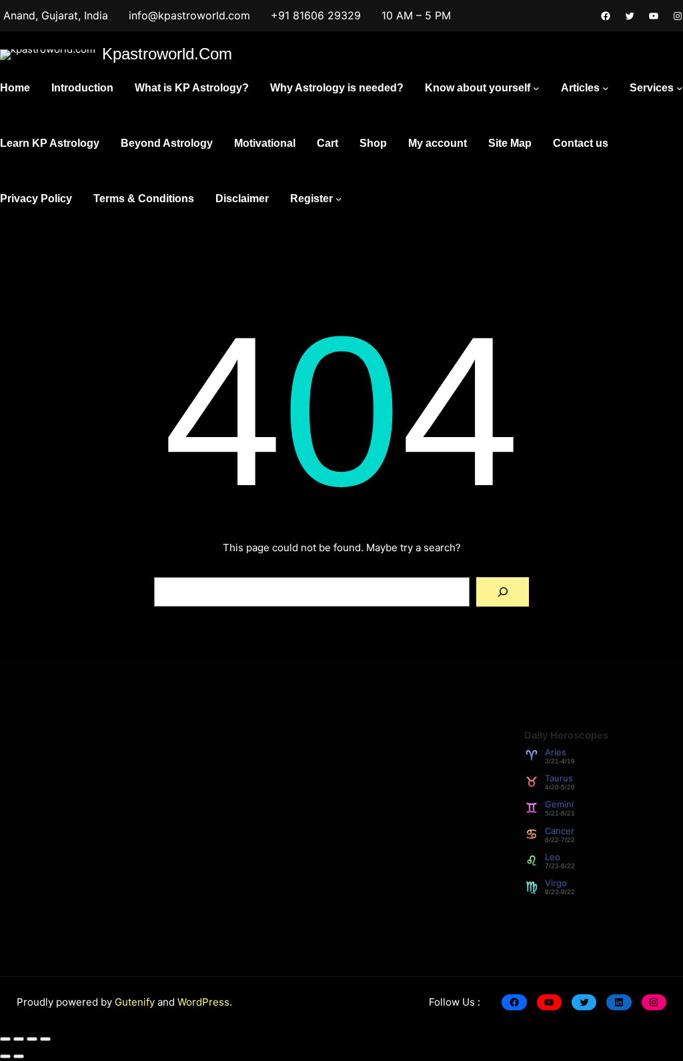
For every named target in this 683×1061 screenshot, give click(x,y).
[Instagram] (677, 16)
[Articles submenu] (605, 88)
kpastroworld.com (167, 54)
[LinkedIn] (618, 1002)
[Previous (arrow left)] (5, 1056)
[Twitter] (629, 16)
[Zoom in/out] (5, 1039)
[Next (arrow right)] (18, 1056)
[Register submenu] (338, 199)
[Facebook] (605, 16)
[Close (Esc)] (45, 1039)
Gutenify (136, 1002)
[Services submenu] (679, 88)
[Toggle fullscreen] (18, 1039)
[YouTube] (653, 16)
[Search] (502, 592)
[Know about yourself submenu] (536, 88)
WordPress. (204, 1002)
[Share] (32, 1039)
